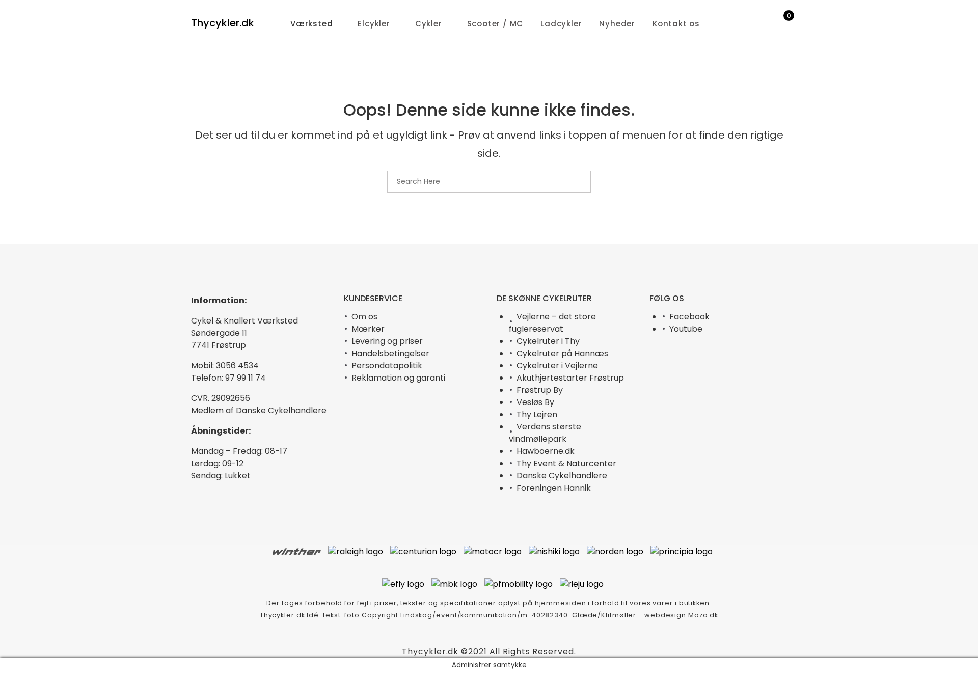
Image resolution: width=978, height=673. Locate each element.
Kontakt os (676, 23)
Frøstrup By (540, 390)
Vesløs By (535, 402)
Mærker (368, 329)
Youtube (685, 329)
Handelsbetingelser (390, 353)
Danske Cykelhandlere (562, 475)
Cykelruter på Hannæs (562, 353)
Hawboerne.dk (546, 451)
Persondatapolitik (386, 365)
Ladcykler (561, 23)
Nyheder (617, 23)
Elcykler (374, 23)
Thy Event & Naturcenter (566, 463)
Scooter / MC (495, 23)
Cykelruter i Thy (548, 341)
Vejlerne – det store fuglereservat (552, 323)
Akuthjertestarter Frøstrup (570, 378)
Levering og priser (387, 341)
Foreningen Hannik (554, 488)
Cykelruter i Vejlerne (557, 365)
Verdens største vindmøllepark (545, 433)
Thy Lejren (537, 414)
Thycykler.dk (222, 23)
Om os (364, 316)
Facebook (689, 316)
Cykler (428, 23)
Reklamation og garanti (398, 378)
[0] (782, 24)
